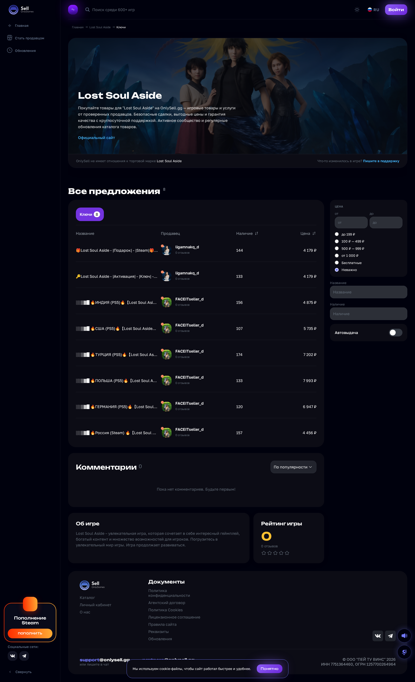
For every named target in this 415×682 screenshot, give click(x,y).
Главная (78, 27)
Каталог (87, 597)
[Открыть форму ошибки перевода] (404, 652)
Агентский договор (166, 602)
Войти (396, 9)
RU (376, 9)
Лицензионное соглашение (174, 617)
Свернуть (23, 672)
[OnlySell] (21, 9)
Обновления (160, 638)
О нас (85, 612)
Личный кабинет (95, 604)
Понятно (270, 669)
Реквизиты (158, 631)
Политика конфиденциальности (169, 593)
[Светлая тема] (357, 9)
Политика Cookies (165, 609)
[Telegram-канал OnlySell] (24, 656)
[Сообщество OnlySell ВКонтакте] (12, 656)
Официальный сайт (96, 137)
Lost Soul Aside (100, 27)
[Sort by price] (314, 233)
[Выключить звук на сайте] (404, 635)
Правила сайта (162, 624)
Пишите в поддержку (381, 161)
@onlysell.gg (105, 659)
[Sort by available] (256, 233)
